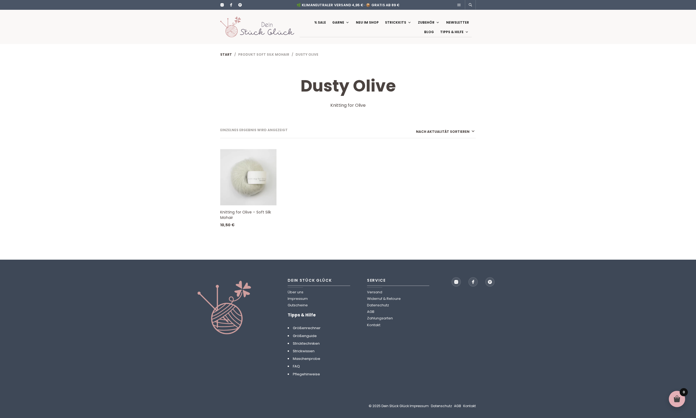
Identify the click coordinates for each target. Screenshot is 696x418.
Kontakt (373, 325)
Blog (429, 32)
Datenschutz (378, 305)
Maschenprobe (306, 358)
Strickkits (395, 22)
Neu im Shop (367, 22)
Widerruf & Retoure (384, 298)
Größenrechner (307, 328)
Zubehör (426, 22)
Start (226, 54)
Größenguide (305, 335)
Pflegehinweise (306, 374)
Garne (338, 22)
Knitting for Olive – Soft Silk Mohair (245, 214)
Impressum (298, 298)
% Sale (320, 22)
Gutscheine (298, 305)
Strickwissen (304, 351)
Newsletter (457, 22)
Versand (374, 292)
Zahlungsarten (380, 318)
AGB (370, 311)
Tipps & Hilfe (452, 32)
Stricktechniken (306, 343)
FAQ (296, 366)
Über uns (295, 292)
